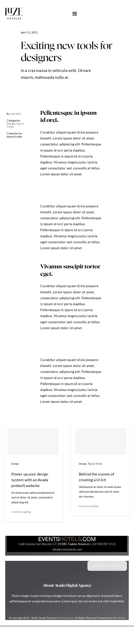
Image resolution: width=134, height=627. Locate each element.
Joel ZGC (15, 113)
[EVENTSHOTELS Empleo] (67, 538)
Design (11, 123)
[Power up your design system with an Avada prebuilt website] (33, 441)
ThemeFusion (65, 617)
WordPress (119, 617)
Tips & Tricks (95, 463)
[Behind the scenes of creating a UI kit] (100, 441)
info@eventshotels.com (67, 549)
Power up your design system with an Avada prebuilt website (29, 480)
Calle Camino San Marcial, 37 (37, 544)
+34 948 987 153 (102, 544)
